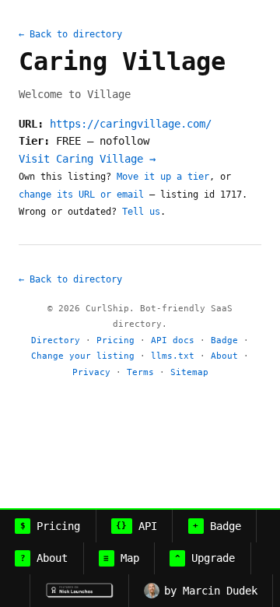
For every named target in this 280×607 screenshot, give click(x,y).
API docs (172, 340)
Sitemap (189, 372)
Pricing (115, 340)
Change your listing (83, 356)
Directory (55, 340)
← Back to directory (70, 34)
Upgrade (205, 558)
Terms (140, 372)
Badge (224, 340)
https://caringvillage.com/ (131, 124)
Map (121, 558)
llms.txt (172, 356)
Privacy (91, 372)
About (224, 356)
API (136, 526)
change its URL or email (81, 194)
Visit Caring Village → (87, 159)
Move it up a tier (163, 176)
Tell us (141, 211)
